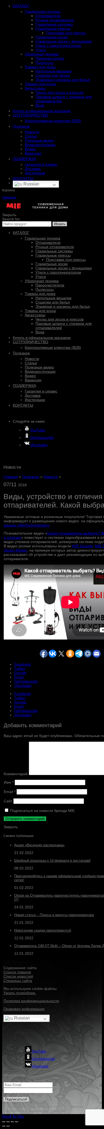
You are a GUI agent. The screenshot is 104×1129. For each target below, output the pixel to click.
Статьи (31, 136)
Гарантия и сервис (41, 164)
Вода (39, 105)
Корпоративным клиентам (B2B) (53, 121)
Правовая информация (24, 1009)
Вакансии (33, 153)
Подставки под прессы (66, 33)
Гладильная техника (42, 11)
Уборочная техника (42, 54)
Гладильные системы (54, 24)
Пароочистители (49, 58)
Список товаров (17, 972)
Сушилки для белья (52, 75)
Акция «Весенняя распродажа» (39, 845)
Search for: (11, 219)
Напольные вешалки (53, 71)
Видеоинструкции (40, 145)
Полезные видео (39, 140)
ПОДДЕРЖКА (24, 159)
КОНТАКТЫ (23, 178)
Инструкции (35, 173)
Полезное (21, 126)
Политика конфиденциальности (31, 1001)
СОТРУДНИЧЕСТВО (30, 115)
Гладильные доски (51, 37)
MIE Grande (82, 546)
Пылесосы (44, 62)
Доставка (33, 169)
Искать (59, 224)
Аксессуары (35, 88)
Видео (30, 149)
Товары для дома (40, 67)
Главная (10, 477)
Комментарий (16, 774)
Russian (30, 184)
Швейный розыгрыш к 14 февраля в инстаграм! (52, 861)
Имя (9, 782)
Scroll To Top (13, 1116)
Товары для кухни (40, 84)
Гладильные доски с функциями (63, 41)
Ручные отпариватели (54, 20)
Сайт (8, 801)
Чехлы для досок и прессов (59, 92)
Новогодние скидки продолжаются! (42, 930)
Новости (32, 132)
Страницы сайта (17, 980)
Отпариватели (48, 16)
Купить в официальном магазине (42, 111)
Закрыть (9, 197)
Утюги (40, 50)
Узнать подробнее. (19, 993)
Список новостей (18, 976)
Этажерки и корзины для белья (62, 80)
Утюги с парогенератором (58, 45)
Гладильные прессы (53, 28)
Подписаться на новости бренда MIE (42, 810)
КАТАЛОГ (21, 6)
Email (9, 792)
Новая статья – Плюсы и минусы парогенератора (54, 915)
